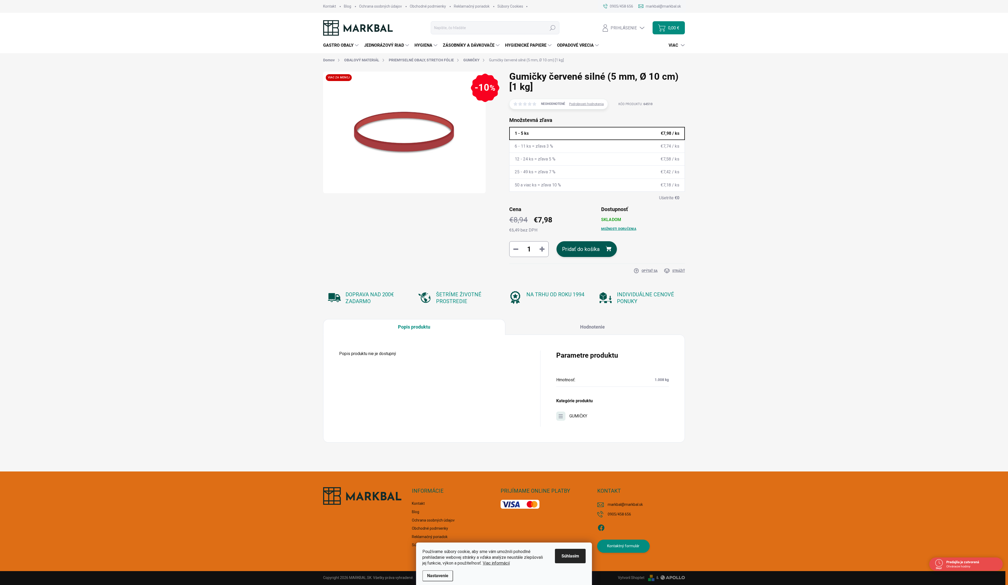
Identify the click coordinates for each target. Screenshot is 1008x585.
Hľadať (552, 28)
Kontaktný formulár (623, 546)
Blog (347, 6)
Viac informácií (496, 563)
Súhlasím (570, 556)
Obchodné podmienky (428, 6)
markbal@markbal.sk (625, 504)
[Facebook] (601, 527)
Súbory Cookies (510, 6)
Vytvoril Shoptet (631, 578)
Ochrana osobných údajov (380, 6)
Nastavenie (437, 575)
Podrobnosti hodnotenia (586, 104)
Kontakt (329, 6)
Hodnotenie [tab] (592, 327)
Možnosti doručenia (618, 229)
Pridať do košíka (581, 249)
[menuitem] (341, 45)
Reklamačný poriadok (472, 6)
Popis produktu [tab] (414, 327)
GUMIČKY (578, 416)
